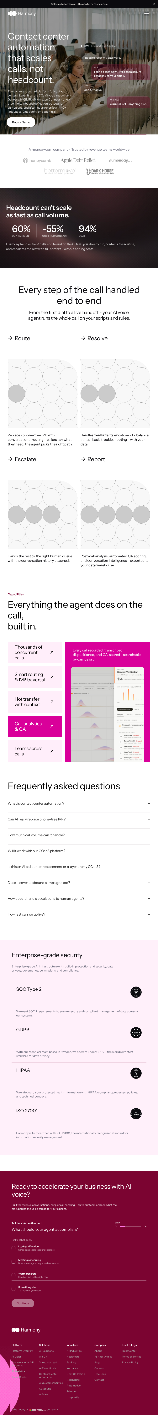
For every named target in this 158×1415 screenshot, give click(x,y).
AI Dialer (16, 1356)
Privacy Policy (130, 1362)
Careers (98, 1368)
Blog (97, 1362)
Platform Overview (22, 1350)
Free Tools (100, 1373)
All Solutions (46, 1350)
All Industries (74, 1350)
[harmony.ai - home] (22, 13)
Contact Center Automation (48, 1375)
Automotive (74, 1385)
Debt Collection (76, 1373)
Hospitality (73, 1397)
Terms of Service (131, 1356)
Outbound (45, 1388)
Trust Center (129, 1350)
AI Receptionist (48, 1368)
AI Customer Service (51, 1382)
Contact (99, 1379)
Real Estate (73, 1379)
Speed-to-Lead (48, 1362)
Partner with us (103, 1356)
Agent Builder (19, 1377)
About (98, 1350)
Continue (23, 1303)
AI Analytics (18, 1371)
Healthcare (73, 1356)
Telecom (71, 1391)
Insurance (72, 1368)
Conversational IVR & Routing (23, 1364)
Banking (71, 1362)
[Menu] (146, 13)
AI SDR (43, 1356)
